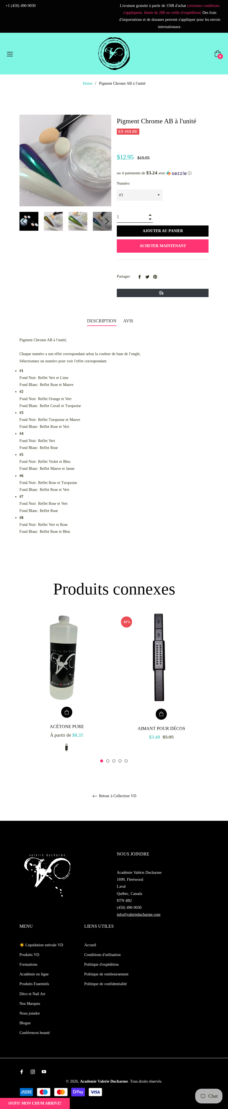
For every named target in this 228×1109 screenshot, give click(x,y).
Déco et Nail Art (32, 994)
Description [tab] (102, 320)
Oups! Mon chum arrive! (34, 1103)
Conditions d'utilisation (102, 955)
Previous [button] (24, 221)
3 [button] (113, 760)
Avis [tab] (128, 320)
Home (87, 83)
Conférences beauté (34, 1033)
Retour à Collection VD (117, 796)
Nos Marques (29, 1004)
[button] (163, 173)
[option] (66, 687)
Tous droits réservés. (146, 1081)
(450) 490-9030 (129, 907)
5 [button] (126, 760)
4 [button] (120, 760)
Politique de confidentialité (105, 984)
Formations (28, 964)
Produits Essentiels (34, 984)
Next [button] (107, 221)
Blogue (25, 1023)
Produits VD (29, 955)
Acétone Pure (67, 726)
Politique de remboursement (106, 974)
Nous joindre (29, 1013)
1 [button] (101, 760)
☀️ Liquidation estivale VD (41, 945)
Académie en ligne (34, 974)
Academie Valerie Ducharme (104, 1081)
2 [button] (107, 760)
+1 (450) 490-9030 (21, 6)
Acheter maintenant (163, 246)
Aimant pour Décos (161, 728)
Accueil (90, 945)
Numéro (123, 183)
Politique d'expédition (101, 964)
